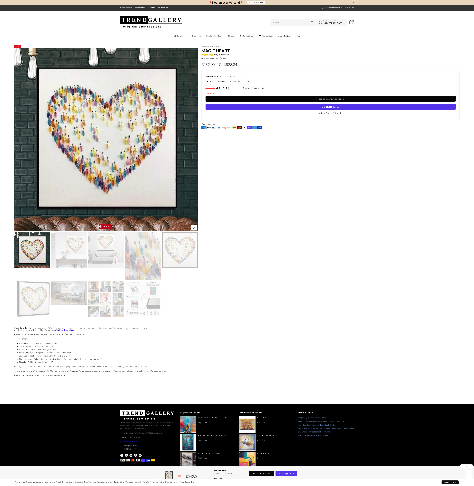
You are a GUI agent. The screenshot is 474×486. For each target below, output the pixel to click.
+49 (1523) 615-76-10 (128, 446)
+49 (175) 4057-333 (332, 23)
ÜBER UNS (151, 8)
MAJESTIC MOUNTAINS (209, 453)
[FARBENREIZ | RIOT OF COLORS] (188, 424)
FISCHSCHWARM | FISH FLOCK (212, 435)
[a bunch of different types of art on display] (143, 299)
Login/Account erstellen (333, 8)
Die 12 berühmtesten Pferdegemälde (313, 435)
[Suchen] (312, 22)
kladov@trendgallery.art (129, 441)
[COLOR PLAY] (247, 460)
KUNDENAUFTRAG (126, 8)
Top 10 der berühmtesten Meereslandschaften (317, 425)
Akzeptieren (450, 482)
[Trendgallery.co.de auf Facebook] (121, 455)
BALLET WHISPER (265, 435)
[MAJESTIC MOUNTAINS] (188, 460)
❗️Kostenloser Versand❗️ (226, 2)
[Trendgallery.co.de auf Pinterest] (130, 455)
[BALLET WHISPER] (247, 442)
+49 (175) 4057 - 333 (128, 449)
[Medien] (194, 227)
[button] (16, 139)
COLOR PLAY (263, 453)
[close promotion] (354, 2)
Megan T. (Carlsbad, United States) (312, 417)
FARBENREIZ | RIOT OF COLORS (212, 417)
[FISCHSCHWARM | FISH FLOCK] (188, 442)
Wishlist (350, 8)
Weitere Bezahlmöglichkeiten (330, 113)
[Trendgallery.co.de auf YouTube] (140, 455)
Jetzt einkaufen (256, 2)
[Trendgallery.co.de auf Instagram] (135, 455)
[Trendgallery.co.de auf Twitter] (126, 455)
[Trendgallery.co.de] (151, 22)
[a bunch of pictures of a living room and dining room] (106, 299)
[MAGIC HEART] (106, 139)
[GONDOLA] (247, 424)
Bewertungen (140, 8)
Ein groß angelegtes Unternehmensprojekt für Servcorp (321, 421)
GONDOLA (262, 417)
